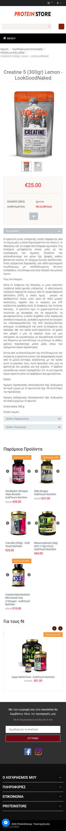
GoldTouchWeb (11, 826)
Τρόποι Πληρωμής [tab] (16, 427)
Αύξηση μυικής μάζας (12, 52)
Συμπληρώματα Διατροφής (27, 49)
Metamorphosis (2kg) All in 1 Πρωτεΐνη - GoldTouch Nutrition (46, 546)
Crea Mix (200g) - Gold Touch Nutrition (17, 544)
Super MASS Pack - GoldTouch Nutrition (33, 677)
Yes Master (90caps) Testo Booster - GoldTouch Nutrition (16, 494)
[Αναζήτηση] (49, 27)
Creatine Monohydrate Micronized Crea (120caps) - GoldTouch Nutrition (17, 599)
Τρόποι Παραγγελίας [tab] (17, 418)
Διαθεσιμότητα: (16, 206)
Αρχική (4, 49)
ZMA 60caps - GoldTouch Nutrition (45, 493)
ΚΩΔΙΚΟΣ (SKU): (16, 201)
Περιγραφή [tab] (12, 231)
